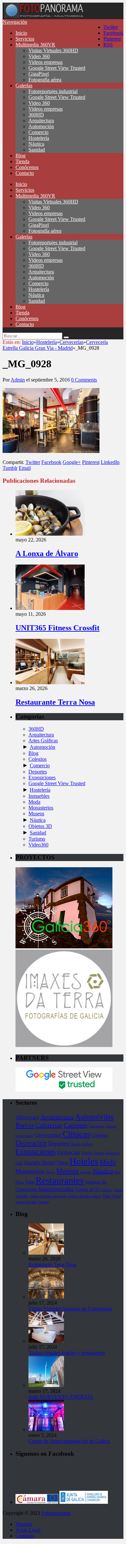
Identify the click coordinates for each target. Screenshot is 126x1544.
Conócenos (27, 167)
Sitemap (24, 1524)
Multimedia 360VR (35, 44)
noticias (85, 1172)
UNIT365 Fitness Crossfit (58, 628)
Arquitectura (41, 120)
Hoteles (83, 1161)
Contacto (25, 173)
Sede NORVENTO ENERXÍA (60, 1397)
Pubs (30, 1182)
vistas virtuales (26, 1202)
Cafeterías (49, 1125)
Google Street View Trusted (56, 68)
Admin (18, 380)
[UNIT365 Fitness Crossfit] (50, 608)
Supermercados (56, 1189)
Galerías (24, 85)
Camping (76, 1125)
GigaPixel (38, 74)
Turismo (36, 839)
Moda (34, 802)
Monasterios (40, 807)
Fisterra (86, 1153)
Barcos (25, 1125)
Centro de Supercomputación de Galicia (69, 1441)
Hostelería (38, 138)
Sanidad (36, 149)
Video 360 (39, 56)
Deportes (37, 771)
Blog (21, 155)
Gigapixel (112, 1153)
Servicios (25, 39)
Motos (50, 1172)
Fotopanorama (56, 1513)
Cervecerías (47, 1135)
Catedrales (96, 1126)
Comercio (38, 132)
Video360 (38, 844)
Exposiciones (42, 777)
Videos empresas (45, 62)
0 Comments (84, 380)
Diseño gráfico (81, 1144)
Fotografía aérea (44, 79)
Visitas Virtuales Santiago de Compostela (70, 1308)
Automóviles (94, 1116)
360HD (36, 114)
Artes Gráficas (43, 740)
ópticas (43, 1202)
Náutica (36, 144)
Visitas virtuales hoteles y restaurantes (66, 1353)
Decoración (31, 1143)
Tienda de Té (87, 1189)
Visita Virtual (111, 1196)
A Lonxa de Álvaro (47, 553)
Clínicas (76, 1134)
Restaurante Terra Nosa (55, 702)
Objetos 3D (40, 826)
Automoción (41, 126)
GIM (19, 1163)
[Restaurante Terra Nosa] (50, 682)
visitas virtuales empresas (48, 1196)
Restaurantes (60, 1180)
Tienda (22, 161)
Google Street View (46, 1163)
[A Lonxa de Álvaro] (50, 534)
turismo (106, 1190)
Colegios (37, 759)
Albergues (27, 1117)
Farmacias (68, 1152)
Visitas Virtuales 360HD (53, 50)
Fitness (99, 1153)
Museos (36, 813)
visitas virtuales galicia (84, 1196)
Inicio (21, 33)
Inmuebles (38, 796)
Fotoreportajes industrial (53, 91)
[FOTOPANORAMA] (44, 16)
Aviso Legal (28, 1530)
